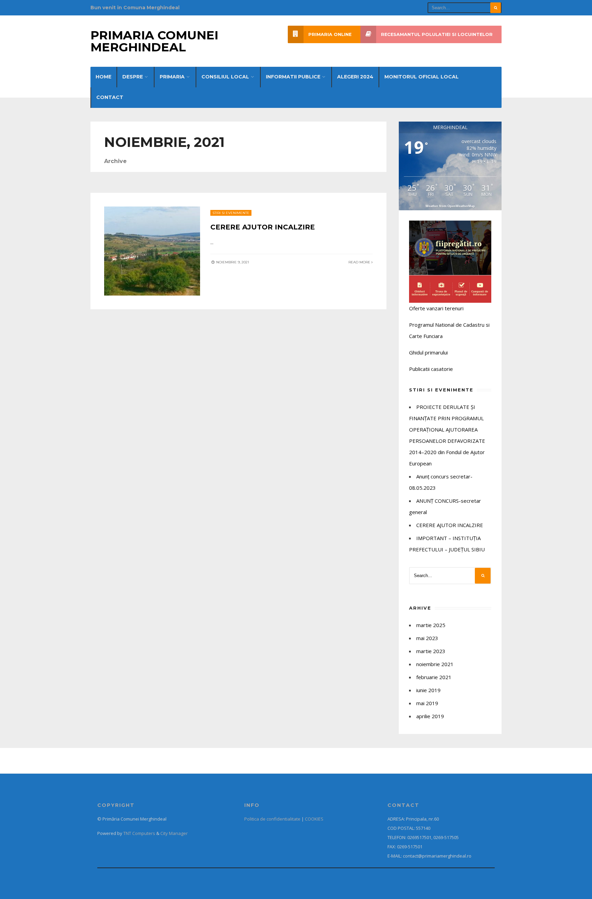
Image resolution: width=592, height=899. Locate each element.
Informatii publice (293, 77)
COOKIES (314, 819)
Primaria (172, 77)
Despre (132, 77)
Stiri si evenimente (230, 213)
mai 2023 (427, 638)
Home (103, 77)
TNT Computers (139, 833)
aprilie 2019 (430, 716)
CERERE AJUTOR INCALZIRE (262, 227)
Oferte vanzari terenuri (436, 308)
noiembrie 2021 (435, 664)
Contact (109, 97)
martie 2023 (430, 651)
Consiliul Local (225, 77)
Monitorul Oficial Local (421, 77)
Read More (359, 262)
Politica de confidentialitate (272, 819)
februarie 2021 (434, 677)
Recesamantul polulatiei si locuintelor (437, 34)
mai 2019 (427, 703)
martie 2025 (430, 625)
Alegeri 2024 (355, 77)
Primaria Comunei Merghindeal (154, 41)
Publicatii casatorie (431, 368)
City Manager (174, 833)
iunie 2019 (428, 690)
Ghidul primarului (428, 352)
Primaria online (330, 34)
